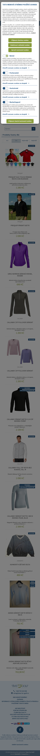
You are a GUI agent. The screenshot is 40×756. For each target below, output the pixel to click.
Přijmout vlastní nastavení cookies (20, 121)
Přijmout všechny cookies (20, 40)
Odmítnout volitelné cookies (20, 45)
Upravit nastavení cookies (20, 50)
